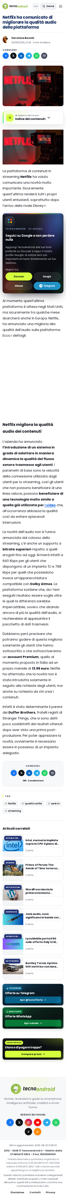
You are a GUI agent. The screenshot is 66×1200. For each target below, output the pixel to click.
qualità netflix (33, 803)
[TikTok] (28, 1131)
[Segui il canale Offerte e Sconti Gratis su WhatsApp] (56, 1122)
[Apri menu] (60, 6)
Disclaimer (17, 1192)
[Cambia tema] (36, 6)
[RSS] (37, 1131)
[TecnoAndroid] (16, 6)
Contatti (35, 1192)
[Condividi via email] (44, 56)
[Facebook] (6, 56)
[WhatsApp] (36, 56)
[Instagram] (28, 1122)
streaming (14, 810)
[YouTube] (37, 1122)
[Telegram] (29, 56)
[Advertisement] (33, 365)
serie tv (55, 803)
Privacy (50, 1192)
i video (50, 505)
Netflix (12, 803)
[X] (13, 56)
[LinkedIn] (21, 56)
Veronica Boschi (22, 38)
